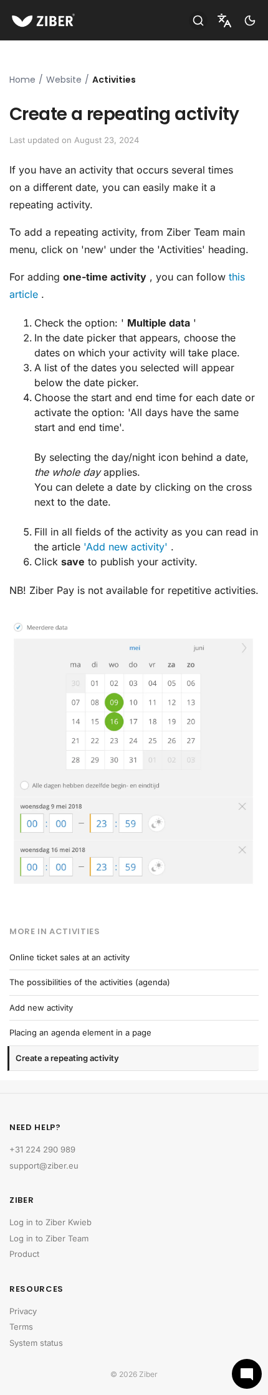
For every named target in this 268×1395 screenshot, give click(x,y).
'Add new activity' (126, 546)
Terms (21, 1327)
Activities (114, 79)
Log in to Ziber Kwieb (50, 1222)
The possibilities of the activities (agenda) (89, 982)
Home (22, 79)
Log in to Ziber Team (49, 1238)
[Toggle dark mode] (250, 20)
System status (36, 1343)
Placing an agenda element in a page (80, 1032)
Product (24, 1254)
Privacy (23, 1311)
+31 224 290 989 (42, 1149)
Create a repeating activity (67, 1058)
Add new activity (41, 1008)
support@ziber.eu (44, 1165)
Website (64, 79)
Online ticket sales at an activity (69, 957)
